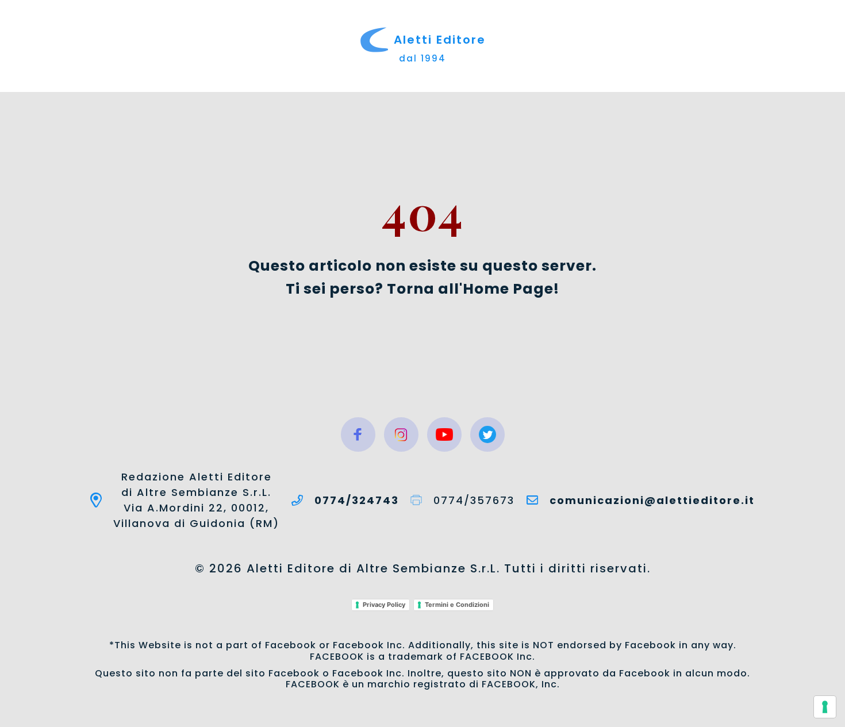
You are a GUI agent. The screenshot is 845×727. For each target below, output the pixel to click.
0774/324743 (356, 500)
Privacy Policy (384, 605)
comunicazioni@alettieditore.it (652, 500)
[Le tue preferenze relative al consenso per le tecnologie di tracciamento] (825, 707)
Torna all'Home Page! (473, 289)
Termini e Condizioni (457, 605)
